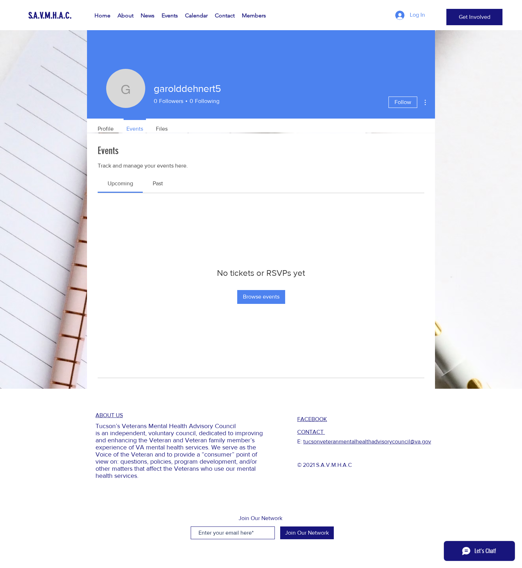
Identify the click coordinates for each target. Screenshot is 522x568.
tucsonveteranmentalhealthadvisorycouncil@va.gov (367, 441)
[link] (120, 183)
